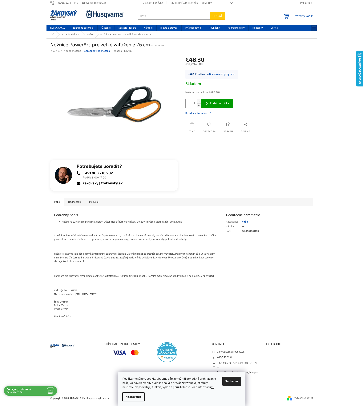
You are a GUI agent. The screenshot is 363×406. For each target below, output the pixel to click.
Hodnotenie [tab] (75, 202)
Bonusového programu (222, 74)
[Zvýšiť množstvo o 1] (199, 101)
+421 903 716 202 (98, 173)
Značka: (123, 51)
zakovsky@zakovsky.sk (103, 183)
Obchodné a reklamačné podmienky (191, 3)
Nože (245, 222)
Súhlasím (231, 381)
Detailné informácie (196, 113)
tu (212, 387)
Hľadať (217, 15)
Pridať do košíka (219, 103)
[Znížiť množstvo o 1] (199, 105)
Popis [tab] (57, 202)
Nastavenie (133, 397)
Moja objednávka (153, 3)
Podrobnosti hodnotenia (97, 51)
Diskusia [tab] (94, 202)
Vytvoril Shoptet (303, 398)
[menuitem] (57, 28)
